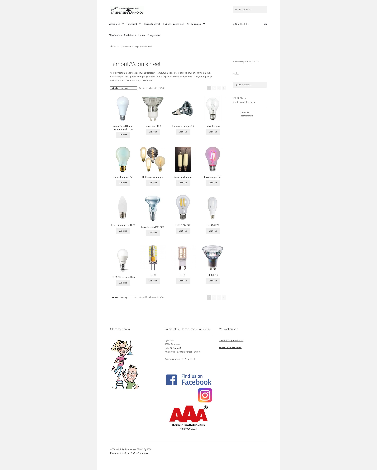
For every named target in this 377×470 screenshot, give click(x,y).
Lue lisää (123, 134)
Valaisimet (114, 23)
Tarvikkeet (131, 23)
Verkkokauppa (194, 23)
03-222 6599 (175, 347)
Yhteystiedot (154, 35)
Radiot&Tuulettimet (173, 23)
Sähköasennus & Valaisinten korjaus (127, 35)
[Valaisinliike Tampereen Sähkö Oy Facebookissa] (188, 379)
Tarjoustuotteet (152, 23)
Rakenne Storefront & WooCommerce (129, 453)
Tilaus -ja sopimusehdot (231, 340)
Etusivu (117, 46)
